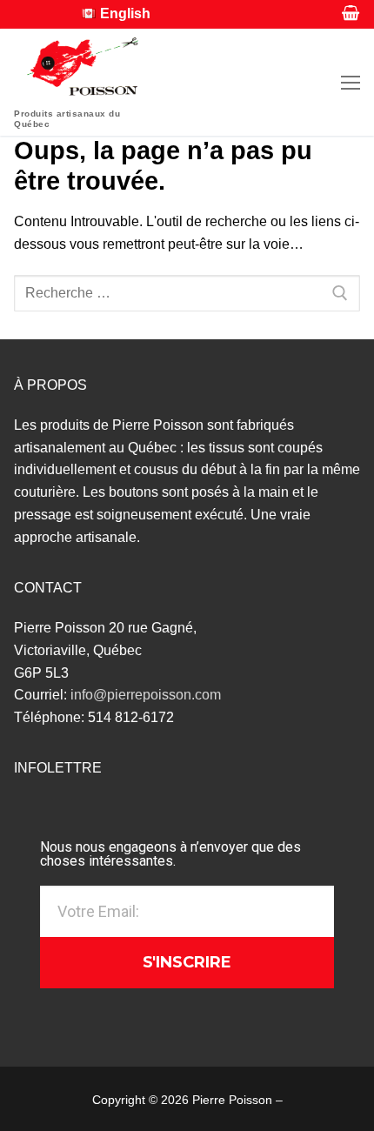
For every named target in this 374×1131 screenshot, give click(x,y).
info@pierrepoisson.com (145, 694)
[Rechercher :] (187, 293)
